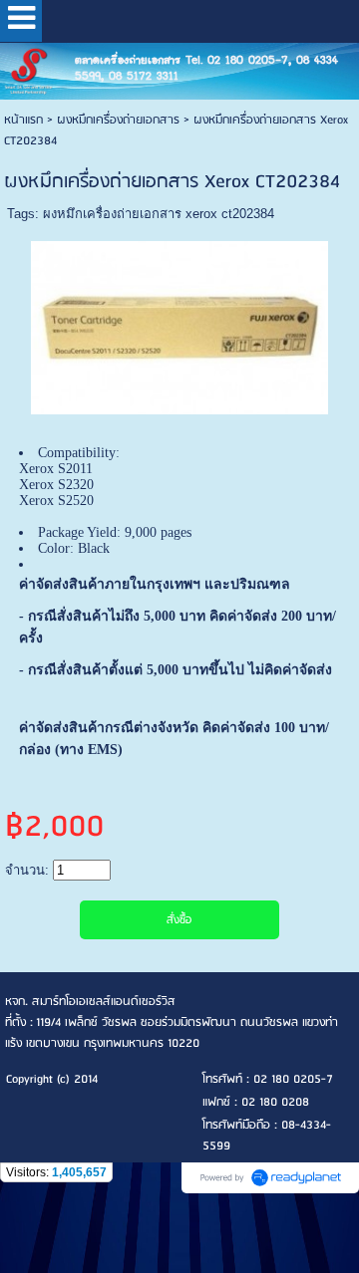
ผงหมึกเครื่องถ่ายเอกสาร (118, 120)
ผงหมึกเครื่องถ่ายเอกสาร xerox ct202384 (158, 213)
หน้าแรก (23, 120)
